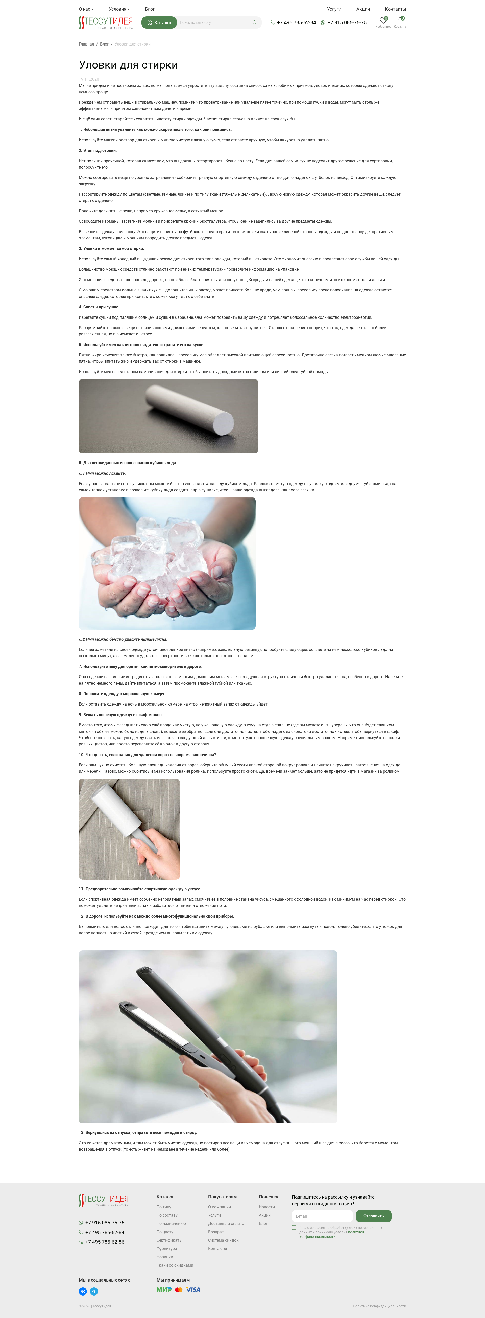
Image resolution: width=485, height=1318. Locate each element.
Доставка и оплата (226, 1223)
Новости (267, 1207)
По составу (167, 1215)
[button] (255, 22)
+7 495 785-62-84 (296, 22)
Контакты (395, 9)
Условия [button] (118, 9)
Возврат (216, 1232)
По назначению (171, 1223)
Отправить (373, 1216)
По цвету (165, 1232)
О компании (219, 1207)
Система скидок (223, 1240)
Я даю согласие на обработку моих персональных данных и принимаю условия (340, 1232)
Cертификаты (169, 1240)
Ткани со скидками (175, 1265)
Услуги (334, 9)
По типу (164, 1207)
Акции (363, 9)
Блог (150, 9)
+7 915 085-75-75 (347, 22)
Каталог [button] (163, 22)
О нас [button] (85, 9)
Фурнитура (167, 1248)
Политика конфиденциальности (379, 1306)
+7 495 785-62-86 (104, 1242)
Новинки (165, 1257)
